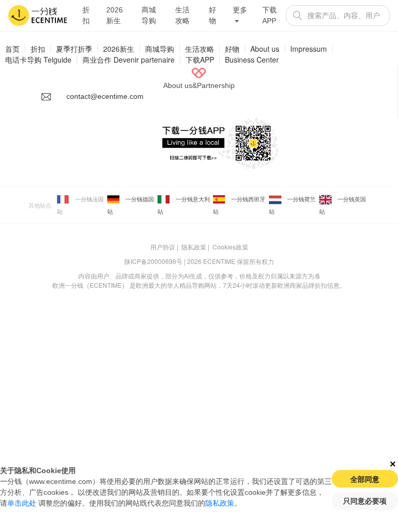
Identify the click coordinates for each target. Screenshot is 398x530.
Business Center (252, 59)
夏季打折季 (74, 48)
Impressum (308, 48)
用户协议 (162, 246)
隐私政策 (193, 246)
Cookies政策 (230, 246)
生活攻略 (182, 15)
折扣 (86, 15)
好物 (212, 15)
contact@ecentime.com (105, 96)
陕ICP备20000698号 (153, 261)
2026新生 (114, 15)
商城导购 (148, 15)
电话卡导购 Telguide (38, 59)
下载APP (269, 15)
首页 (12, 48)
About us (264, 48)
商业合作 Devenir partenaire (128, 59)
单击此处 (21, 503)
